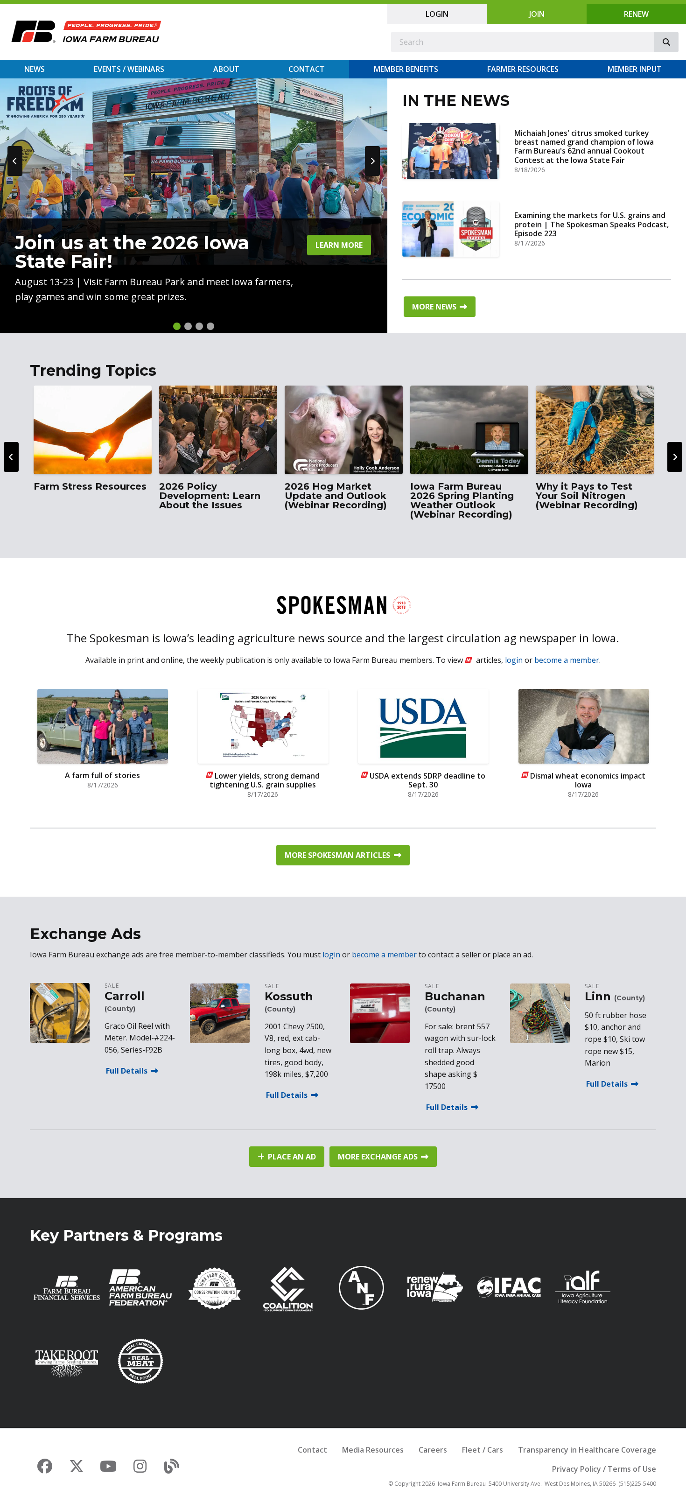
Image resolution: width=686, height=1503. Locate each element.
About (226, 69)
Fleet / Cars (482, 1450)
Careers (433, 1450)
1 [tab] (177, 326)
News (34, 69)
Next (372, 161)
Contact (306, 69)
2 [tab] (188, 326)
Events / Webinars (129, 69)
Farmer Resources (523, 69)
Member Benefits (406, 69)
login (514, 660)
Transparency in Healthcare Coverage (587, 1450)
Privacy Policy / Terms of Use (604, 1469)
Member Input (635, 69)
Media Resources (373, 1450)
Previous (14, 161)
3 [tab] (199, 326)
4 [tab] (210, 326)
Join (537, 14)
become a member (566, 660)
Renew (636, 14)
